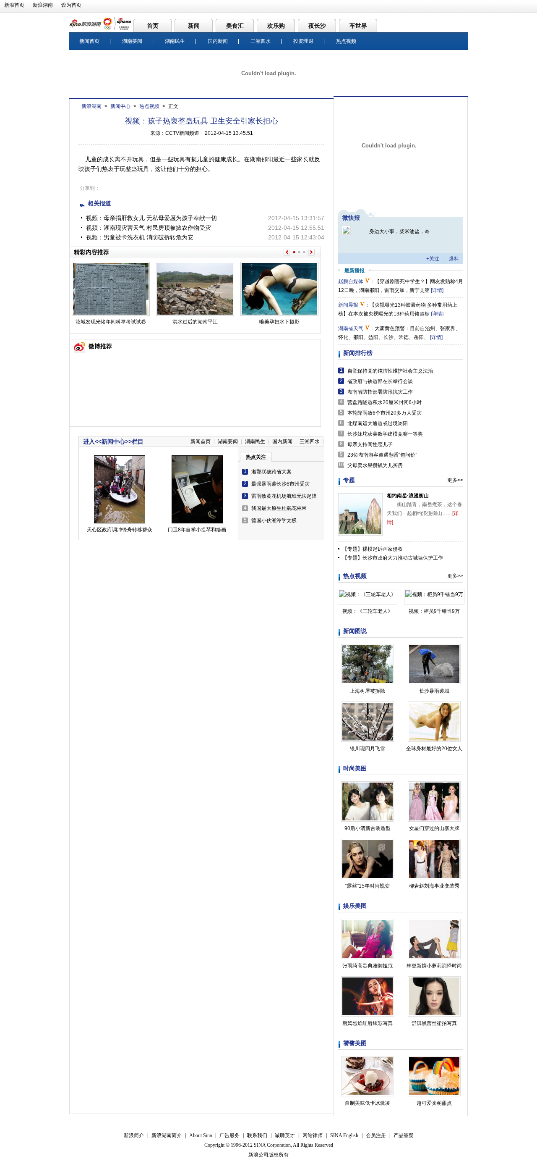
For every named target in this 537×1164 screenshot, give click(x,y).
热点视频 (346, 41)
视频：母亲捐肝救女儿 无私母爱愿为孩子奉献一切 (151, 218)
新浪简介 (134, 1135)
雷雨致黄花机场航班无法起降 (284, 496)
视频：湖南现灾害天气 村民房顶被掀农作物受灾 (148, 227)
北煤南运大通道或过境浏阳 (377, 423)
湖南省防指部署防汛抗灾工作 (380, 392)
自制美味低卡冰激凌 (367, 1103)
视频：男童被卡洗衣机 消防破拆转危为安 (139, 237)
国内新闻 (218, 41)
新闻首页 (89, 41)
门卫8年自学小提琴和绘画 (197, 530)
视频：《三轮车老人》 (367, 611)
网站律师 (312, 1135)
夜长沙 (317, 25)
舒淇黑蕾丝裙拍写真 (434, 1023)
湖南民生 (175, 41)
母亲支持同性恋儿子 (370, 444)
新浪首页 (14, 5)
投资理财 (303, 41)
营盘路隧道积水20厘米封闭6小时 (384, 402)
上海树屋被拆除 (367, 691)
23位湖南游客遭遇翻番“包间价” (382, 455)
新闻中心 (120, 106)
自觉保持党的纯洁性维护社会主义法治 (390, 371)
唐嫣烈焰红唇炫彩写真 (367, 1023)
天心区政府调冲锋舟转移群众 (119, 530)
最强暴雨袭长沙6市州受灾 (280, 484)
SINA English (344, 1135)
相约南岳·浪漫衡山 (408, 496)
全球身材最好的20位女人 (434, 748)
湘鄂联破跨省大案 (271, 472)
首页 (153, 25)
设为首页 (71, 5)
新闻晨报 (348, 305)
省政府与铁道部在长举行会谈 (380, 381)
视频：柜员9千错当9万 (434, 611)
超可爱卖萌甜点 (434, 1103)
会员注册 (376, 1135)
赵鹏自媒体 (350, 281)
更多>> (455, 480)
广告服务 (229, 1135)
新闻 (194, 25)
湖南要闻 (132, 41)
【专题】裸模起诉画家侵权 (372, 549)
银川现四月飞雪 (367, 748)
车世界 (358, 25)
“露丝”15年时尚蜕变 (367, 886)
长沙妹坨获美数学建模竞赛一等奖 (385, 434)
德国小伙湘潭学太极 (274, 520)
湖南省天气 (350, 328)
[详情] (437, 290)
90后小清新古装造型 (367, 828)
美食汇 (235, 25)
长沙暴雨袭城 (434, 691)
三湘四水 (260, 41)
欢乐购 (276, 25)
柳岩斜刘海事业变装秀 (434, 886)
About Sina (200, 1135)
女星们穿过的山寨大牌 (434, 828)
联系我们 (257, 1135)
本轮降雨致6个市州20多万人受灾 (384, 413)
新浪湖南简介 (166, 1135)
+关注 (432, 259)
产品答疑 (404, 1135)
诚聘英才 (285, 1135)
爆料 (454, 259)
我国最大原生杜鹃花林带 (279, 508)
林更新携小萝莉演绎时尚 (434, 966)
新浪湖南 (43, 5)
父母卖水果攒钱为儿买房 (375, 465)
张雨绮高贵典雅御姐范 (367, 966)
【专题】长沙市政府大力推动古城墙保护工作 (392, 558)
